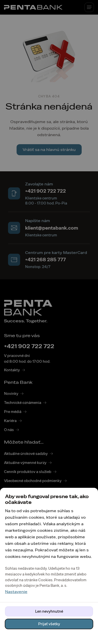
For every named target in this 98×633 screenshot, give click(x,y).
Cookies (45, 580)
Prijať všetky (49, 624)
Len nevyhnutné (49, 611)
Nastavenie (16, 591)
